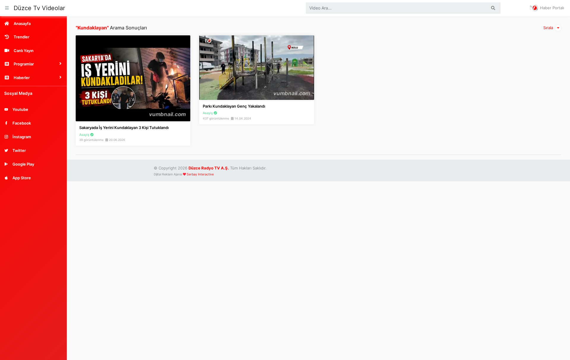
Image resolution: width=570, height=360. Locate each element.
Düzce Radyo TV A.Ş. (209, 168)
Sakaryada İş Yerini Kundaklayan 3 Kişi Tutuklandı (124, 127)
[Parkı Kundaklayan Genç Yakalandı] (256, 67)
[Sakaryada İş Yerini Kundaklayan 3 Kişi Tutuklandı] (133, 78)
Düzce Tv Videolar (39, 8)
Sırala (548, 27)
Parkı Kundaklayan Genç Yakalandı (234, 106)
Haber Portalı (551, 7)
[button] (33, 64)
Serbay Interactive (200, 174)
